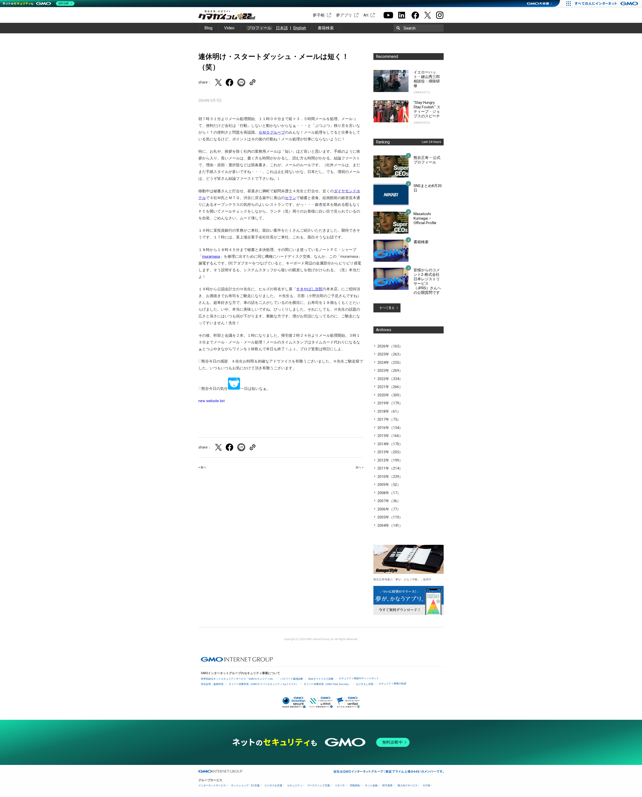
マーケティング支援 (318, 785)
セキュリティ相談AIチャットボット (359, 678)
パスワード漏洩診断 (291, 678)
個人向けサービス (407, 785)
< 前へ (202, 467)
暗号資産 (387, 785)
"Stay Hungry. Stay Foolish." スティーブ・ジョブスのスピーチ (427, 109)
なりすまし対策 (364, 684)
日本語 (282, 28)
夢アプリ (344, 15)
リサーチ (340, 785)
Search (410, 28)
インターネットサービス (212, 785)
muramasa (211, 256)
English (299, 28)
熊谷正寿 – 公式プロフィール (427, 159)
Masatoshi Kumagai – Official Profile (425, 218)
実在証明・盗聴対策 (212, 684)
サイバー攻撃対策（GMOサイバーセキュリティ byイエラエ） (263, 684)
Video (229, 28)
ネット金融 (371, 785)
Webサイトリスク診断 (321, 678)
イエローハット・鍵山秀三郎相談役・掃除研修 (427, 79)
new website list (211, 401)
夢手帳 (319, 15)
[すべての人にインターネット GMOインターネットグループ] (607, 3)
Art (365, 15)
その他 (426, 785)
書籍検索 (326, 28)
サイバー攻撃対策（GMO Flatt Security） (327, 684)
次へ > (359, 467)
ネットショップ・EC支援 (245, 785)
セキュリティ (294, 785)
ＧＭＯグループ (272, 132)
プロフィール (259, 28)
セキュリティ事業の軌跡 (392, 683)
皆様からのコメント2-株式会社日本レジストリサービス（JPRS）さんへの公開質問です (427, 281)
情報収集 (355, 785)
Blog (208, 28)
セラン (290, 198)
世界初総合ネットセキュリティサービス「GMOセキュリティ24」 (238, 678)
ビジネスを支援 (273, 785)
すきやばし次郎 (309, 289)
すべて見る (386, 308)
